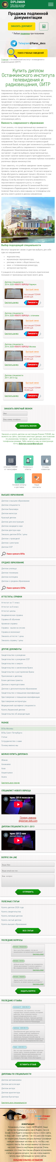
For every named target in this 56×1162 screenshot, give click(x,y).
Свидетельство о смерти (12, 663)
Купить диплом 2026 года (12, 907)
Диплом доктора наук (11, 530)
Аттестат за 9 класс (10, 607)
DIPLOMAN (25, 1112)
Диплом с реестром (10, 543)
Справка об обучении (10, 619)
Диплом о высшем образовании (15, 501)
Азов (3, 768)
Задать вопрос (28, 991)
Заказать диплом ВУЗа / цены (14, 534)
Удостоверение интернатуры (13, 701)
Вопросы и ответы (28, 468)
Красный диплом (8, 518)
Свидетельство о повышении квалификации (20, 693)
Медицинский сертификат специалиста (18, 705)
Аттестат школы (8, 611)
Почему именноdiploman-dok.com (28, 819)
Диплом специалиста (10, 505)
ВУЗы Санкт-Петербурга (11, 733)
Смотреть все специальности (14, 1103)
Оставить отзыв (28, 1064)
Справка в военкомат (10, 632)
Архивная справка (9, 624)
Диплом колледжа (9, 577)
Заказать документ (21, 26)
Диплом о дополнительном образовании (19, 689)
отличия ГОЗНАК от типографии (11, 468)
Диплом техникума (9, 573)
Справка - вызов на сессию (13, 628)
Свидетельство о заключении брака (17, 668)
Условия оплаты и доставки (19, 486)
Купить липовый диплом (12, 916)
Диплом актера (8, 1088)
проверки (25, 33)
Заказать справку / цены (12, 640)
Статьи (4, 737)
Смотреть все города (10, 783)
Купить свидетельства (11, 912)
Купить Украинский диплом (13, 710)
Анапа (4, 777)
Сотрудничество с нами (11, 741)
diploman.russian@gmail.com (31, 444)
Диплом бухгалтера (10, 1097)
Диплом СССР (7, 547)
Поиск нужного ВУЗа (16, 554)
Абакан (4, 760)
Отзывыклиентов (45, 468)
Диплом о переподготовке (13, 684)
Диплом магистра (9, 513)
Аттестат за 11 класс (10, 603)
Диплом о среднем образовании (15, 581)
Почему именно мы (9, 745)
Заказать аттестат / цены (12, 636)
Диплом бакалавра (9, 509)
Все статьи (28, 931)
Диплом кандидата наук (12, 526)
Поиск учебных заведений (31, 53)
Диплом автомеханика (11, 1080)
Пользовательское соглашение (28, 1160)
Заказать (32, 302)
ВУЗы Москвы (7, 729)
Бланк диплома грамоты (12, 680)
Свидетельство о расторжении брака (17, 672)
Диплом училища (9, 568)
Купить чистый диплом (11, 920)
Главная (4, 60)
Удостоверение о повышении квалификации (20, 697)
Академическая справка (12, 615)
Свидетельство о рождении (13, 655)
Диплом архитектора (10, 1093)
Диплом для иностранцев (12, 522)
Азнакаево (6, 764)
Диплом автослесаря (10, 1084)
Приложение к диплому (11, 676)
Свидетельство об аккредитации (15, 714)
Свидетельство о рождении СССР (15, 659)
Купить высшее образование (14, 924)
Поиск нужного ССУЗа (16, 588)
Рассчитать (43, 26)
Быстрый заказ (32, 289)
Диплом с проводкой (10, 539)
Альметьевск (7, 773)
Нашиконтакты (37, 486)
